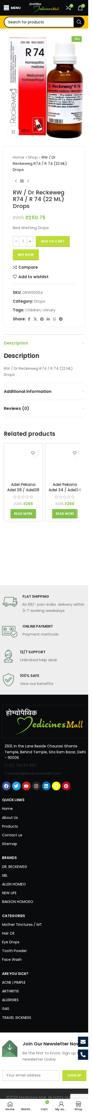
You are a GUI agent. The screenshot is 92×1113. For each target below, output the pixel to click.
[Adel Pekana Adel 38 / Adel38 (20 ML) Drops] (23, 462)
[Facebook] (6, 786)
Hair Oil (8, 933)
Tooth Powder (14, 950)
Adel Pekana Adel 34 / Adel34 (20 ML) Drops (65, 490)
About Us (10, 817)
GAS (5, 1008)
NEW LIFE (9, 892)
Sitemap (9, 843)
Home (18, 157)
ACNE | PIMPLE (14, 982)
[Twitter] (16, 786)
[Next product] (28, 181)
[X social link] (35, 319)
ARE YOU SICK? (15, 973)
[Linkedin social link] (48, 319)
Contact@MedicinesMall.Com (33, 773)
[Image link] (44, 721)
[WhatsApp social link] (54, 319)
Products (10, 826)
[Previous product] (16, 181)
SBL (5, 875)
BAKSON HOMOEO (17, 901)
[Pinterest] (66, 786)
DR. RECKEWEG (14, 866)
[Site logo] (44, 7)
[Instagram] (36, 786)
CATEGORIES (13, 915)
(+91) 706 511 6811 (21, 765)
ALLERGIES (10, 999)
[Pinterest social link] (42, 319)
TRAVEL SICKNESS (16, 1017)
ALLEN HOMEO (14, 884)
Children (33, 310)
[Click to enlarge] (13, 132)
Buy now (26, 254)
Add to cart (53, 241)
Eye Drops (10, 942)
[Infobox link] (44, 604)
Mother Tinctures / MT (22, 924)
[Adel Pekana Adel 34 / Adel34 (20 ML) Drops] (65, 462)
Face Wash (12, 959)
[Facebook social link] (29, 319)
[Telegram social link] (60, 319)
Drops (39, 301)
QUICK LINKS (13, 799)
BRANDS (9, 857)
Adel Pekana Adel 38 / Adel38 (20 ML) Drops (23, 490)
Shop (33, 157)
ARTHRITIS (10, 991)
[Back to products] (22, 181)
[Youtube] (26, 786)
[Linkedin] (46, 786)
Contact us (12, 835)
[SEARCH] (79, 22)
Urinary (49, 310)
